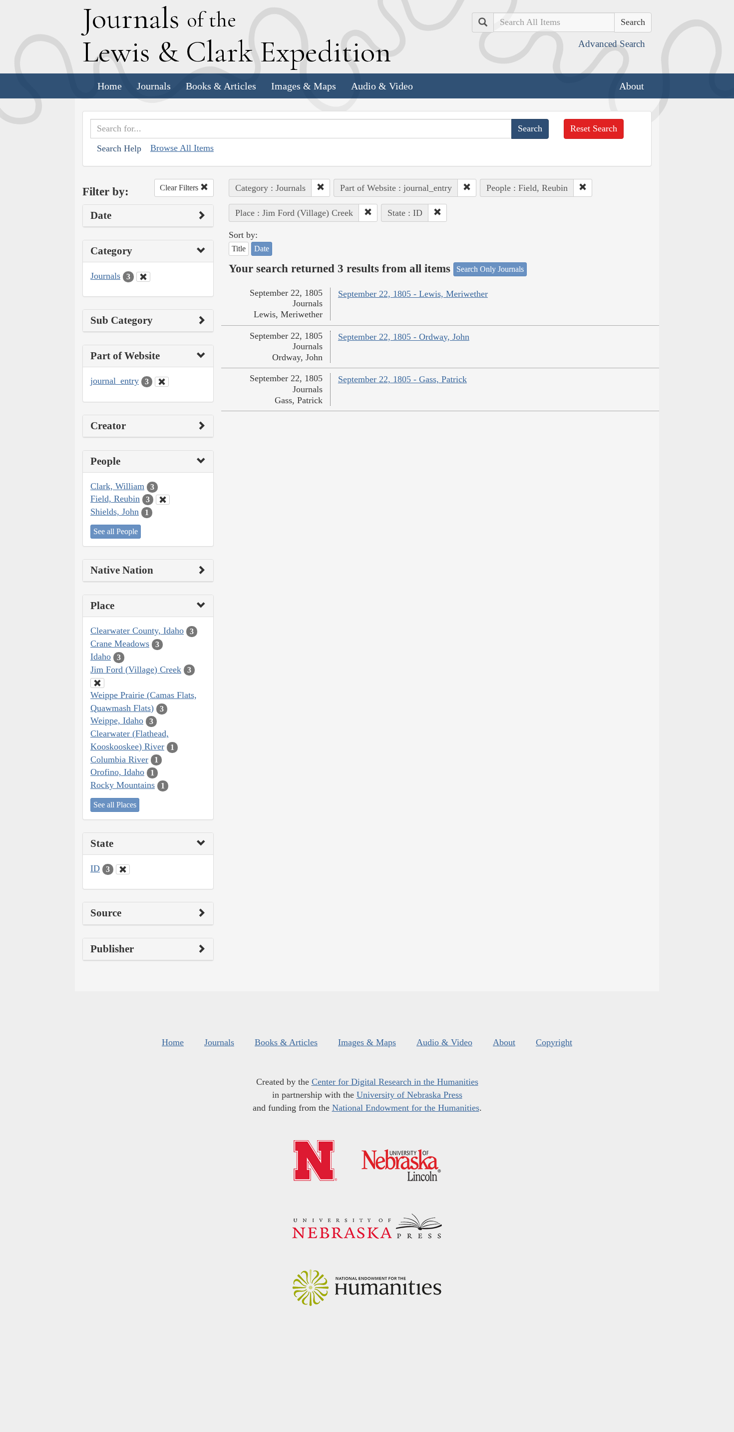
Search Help (119, 148)
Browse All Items (182, 148)
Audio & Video (382, 85)
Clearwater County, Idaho (137, 631)
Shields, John (114, 512)
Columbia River (119, 759)
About (631, 85)
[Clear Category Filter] (143, 277)
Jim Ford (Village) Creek (135, 670)
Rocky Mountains (122, 785)
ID (95, 868)
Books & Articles (221, 85)
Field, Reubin (115, 499)
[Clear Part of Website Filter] (162, 382)
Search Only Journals (490, 269)
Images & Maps (303, 85)
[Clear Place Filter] (97, 683)
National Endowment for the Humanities (405, 1108)
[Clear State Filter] (123, 869)
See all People (115, 531)
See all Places (114, 804)
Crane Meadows (119, 644)
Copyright (554, 1042)
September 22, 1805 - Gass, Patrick (402, 379)
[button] (320, 188)
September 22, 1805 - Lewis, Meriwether (413, 294)
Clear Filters (180, 187)
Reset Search (593, 128)
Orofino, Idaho (117, 772)
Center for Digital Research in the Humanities (395, 1082)
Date (261, 248)
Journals (154, 85)
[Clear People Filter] (163, 500)
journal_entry (114, 381)
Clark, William (117, 486)
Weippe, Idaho (116, 720)
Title (239, 248)
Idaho (100, 657)
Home (109, 85)
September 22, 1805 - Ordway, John (403, 337)
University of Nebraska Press (409, 1095)
